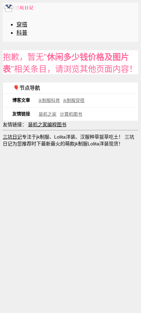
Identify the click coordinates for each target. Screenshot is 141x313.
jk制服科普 (49, 100)
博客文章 (21, 100)
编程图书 (56, 124)
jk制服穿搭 (74, 100)
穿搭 (21, 24)
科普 (21, 33)
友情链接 (21, 113)
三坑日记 (12, 137)
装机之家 (47, 114)
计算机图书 (71, 114)
